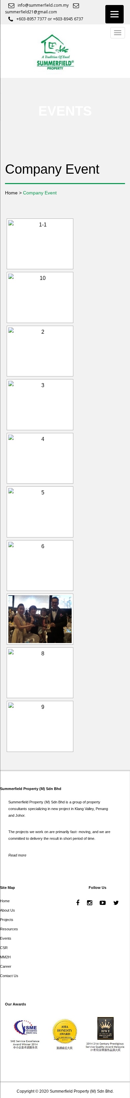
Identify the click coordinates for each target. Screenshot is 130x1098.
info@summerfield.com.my (43, 5)
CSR (4, 948)
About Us (7, 910)
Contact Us (9, 976)
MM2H (5, 957)
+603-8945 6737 (68, 19)
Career (5, 966)
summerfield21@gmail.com (31, 12)
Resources (9, 929)
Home (5, 901)
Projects (6, 920)
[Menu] (114, 14)
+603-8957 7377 (31, 19)
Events (5, 938)
